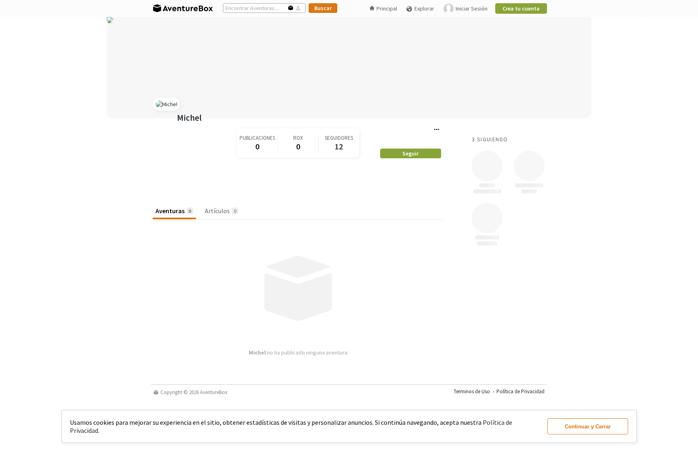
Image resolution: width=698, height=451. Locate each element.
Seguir (410, 153)
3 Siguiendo (490, 139)
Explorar (424, 8)
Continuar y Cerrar (588, 427)
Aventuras (173, 211)
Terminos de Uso (472, 391)
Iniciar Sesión (472, 8)
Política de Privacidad (520, 391)
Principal (386, 8)
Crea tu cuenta (521, 8)
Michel (189, 118)
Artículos (220, 211)
